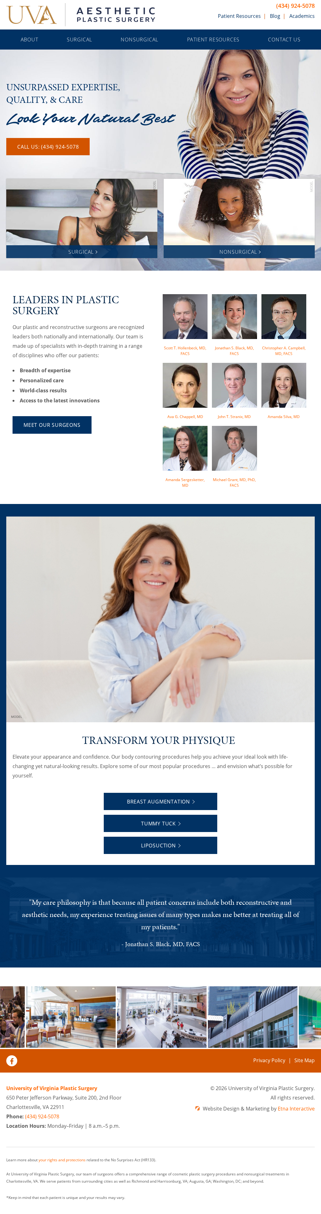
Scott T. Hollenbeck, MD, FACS (185, 350)
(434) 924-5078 (295, 5)
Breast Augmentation (158, 801)
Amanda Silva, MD (284, 416)
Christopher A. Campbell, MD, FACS (284, 350)
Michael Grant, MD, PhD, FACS (234, 482)
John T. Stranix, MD (234, 416)
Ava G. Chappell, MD (185, 416)
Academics (302, 16)
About (29, 39)
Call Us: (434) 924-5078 (48, 146)
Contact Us (284, 39)
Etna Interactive (296, 1108)
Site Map (304, 1060)
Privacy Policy (269, 1060)
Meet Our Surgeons (52, 424)
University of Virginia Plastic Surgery (51, 1088)
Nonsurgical (139, 39)
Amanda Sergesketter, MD (185, 482)
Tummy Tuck (158, 823)
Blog (275, 16)
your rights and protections (62, 1160)
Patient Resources (239, 16)
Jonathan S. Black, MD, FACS (234, 350)
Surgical (79, 39)
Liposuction (158, 845)
